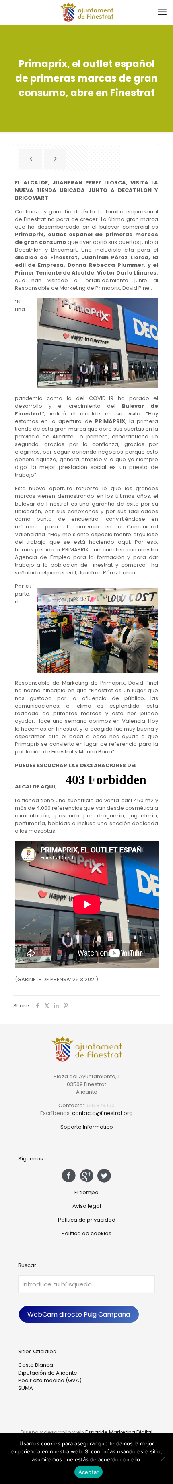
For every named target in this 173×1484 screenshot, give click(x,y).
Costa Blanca (35, 1365)
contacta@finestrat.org (102, 1113)
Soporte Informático (86, 1127)
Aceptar (88, 1472)
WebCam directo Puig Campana (78, 1314)
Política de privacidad (86, 1220)
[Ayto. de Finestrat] (86, 12)
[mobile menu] (162, 12)
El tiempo (86, 1192)
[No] (163, 1459)
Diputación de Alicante (47, 1373)
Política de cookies (86, 1233)
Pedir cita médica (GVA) (50, 1380)
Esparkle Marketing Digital (118, 1432)
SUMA (25, 1388)
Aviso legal (86, 1206)
